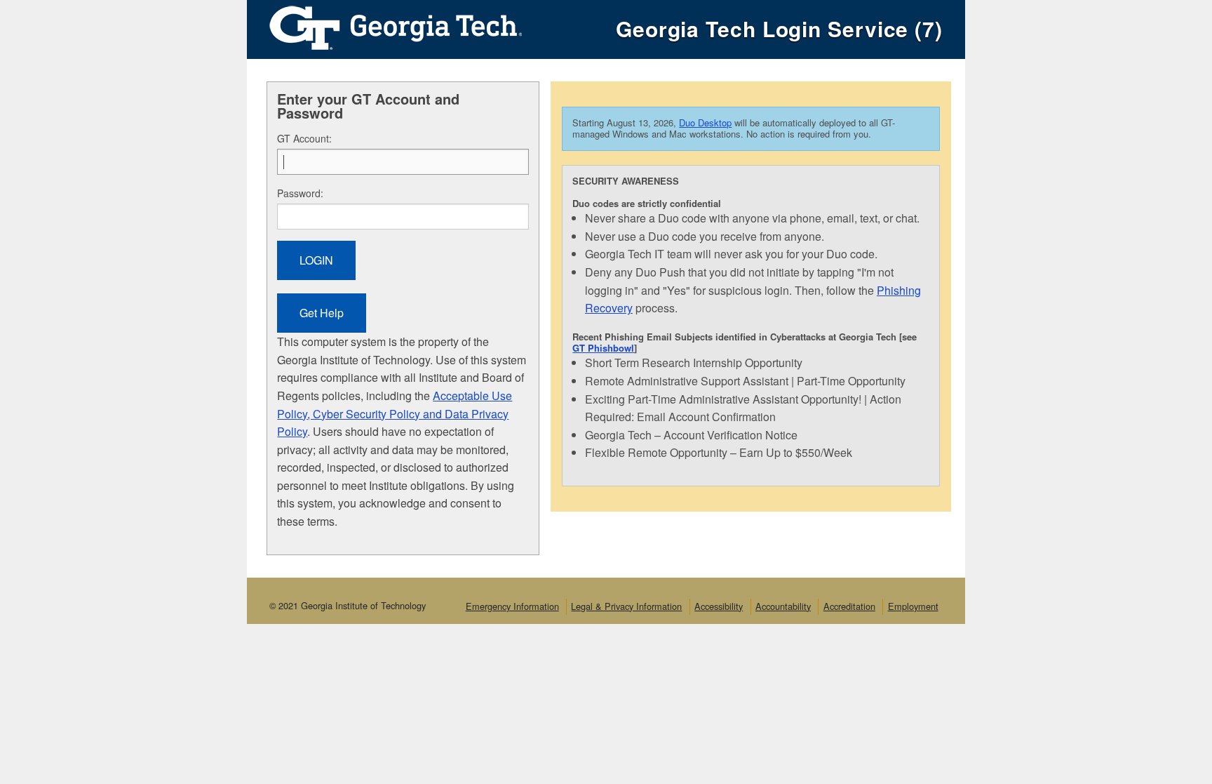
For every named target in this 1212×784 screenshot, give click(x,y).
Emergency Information (512, 606)
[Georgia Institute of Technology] (384, 24)
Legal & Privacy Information (626, 606)
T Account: (304, 138)
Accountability (783, 606)
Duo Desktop (705, 122)
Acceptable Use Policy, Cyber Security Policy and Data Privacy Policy (394, 413)
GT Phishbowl (603, 347)
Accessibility (718, 606)
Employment (913, 606)
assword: (300, 193)
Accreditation (849, 606)
